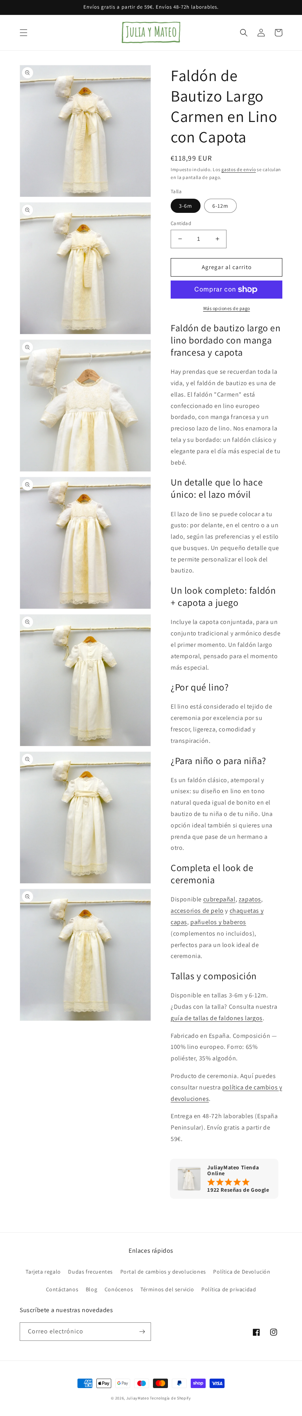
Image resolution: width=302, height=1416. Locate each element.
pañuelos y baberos (218, 922)
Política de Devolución (241, 1271)
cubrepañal (219, 899)
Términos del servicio (167, 1289)
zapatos (250, 899)
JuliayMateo (137, 1398)
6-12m (220, 205)
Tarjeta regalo (43, 1271)
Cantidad (181, 223)
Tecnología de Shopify (170, 1398)
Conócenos (119, 1289)
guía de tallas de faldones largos (217, 1018)
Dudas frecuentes (90, 1271)
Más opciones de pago (226, 308)
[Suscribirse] (142, 1331)
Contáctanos (62, 1289)
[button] (23, 32)
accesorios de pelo (197, 910)
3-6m (185, 205)
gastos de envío (238, 169)
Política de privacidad (228, 1289)
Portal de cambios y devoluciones (163, 1271)
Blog (91, 1289)
